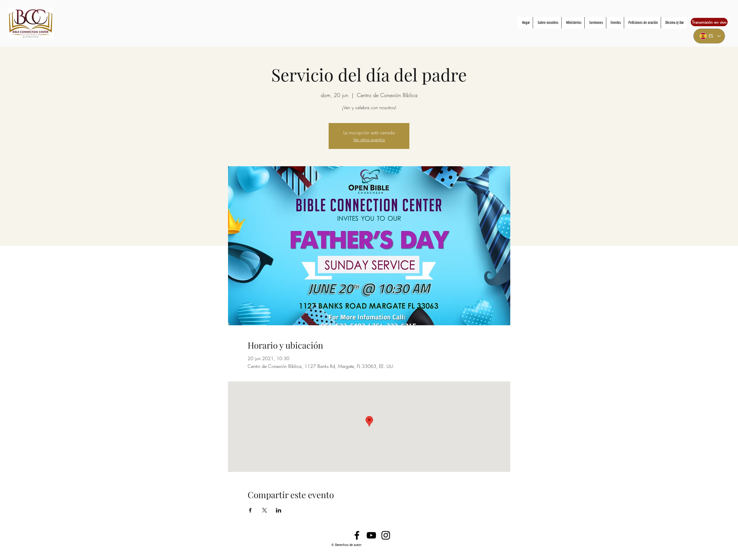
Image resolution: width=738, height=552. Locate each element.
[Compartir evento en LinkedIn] (278, 510)
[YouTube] (371, 535)
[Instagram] (385, 535)
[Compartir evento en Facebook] (250, 510)
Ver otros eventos (369, 139)
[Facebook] (357, 535)
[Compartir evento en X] (264, 510)
